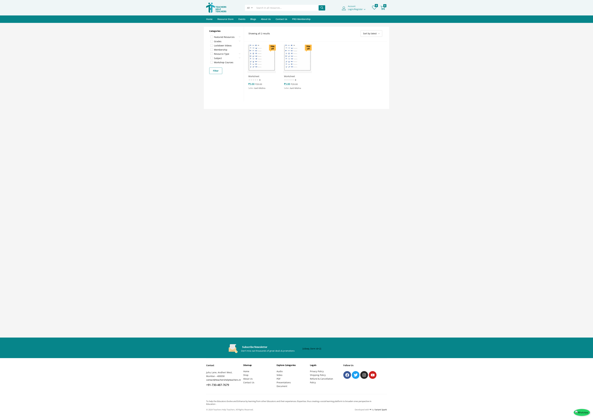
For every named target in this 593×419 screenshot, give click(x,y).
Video (279, 375)
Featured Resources (224, 37)
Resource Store (225, 19)
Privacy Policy (317, 371)
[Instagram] (364, 375)
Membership (220, 49)
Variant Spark (380, 409)
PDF (278, 378)
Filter (216, 70)
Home (209, 19)
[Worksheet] (262, 58)
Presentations (284, 382)
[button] (249, 8)
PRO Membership (301, 19)
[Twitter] (356, 375)
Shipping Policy (318, 375)
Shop (245, 375)
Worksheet (253, 76)
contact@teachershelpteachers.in (223, 379)
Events (241, 19)
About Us (266, 19)
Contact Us (281, 19)
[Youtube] (372, 375)
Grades (217, 41)
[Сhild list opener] (240, 36)
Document (282, 386)
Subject (218, 58)
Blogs (253, 19)
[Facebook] (347, 375)
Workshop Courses (223, 62)
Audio (280, 371)
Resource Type (221, 53)
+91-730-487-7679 (217, 385)
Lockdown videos (223, 45)
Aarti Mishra (259, 88)
